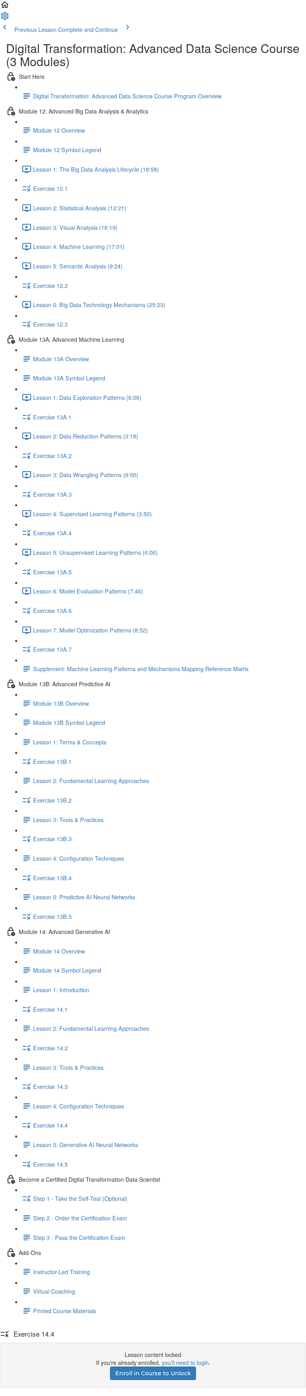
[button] (5, 7)
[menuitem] (5, 18)
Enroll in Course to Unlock (153, 1373)
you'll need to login (185, 1363)
